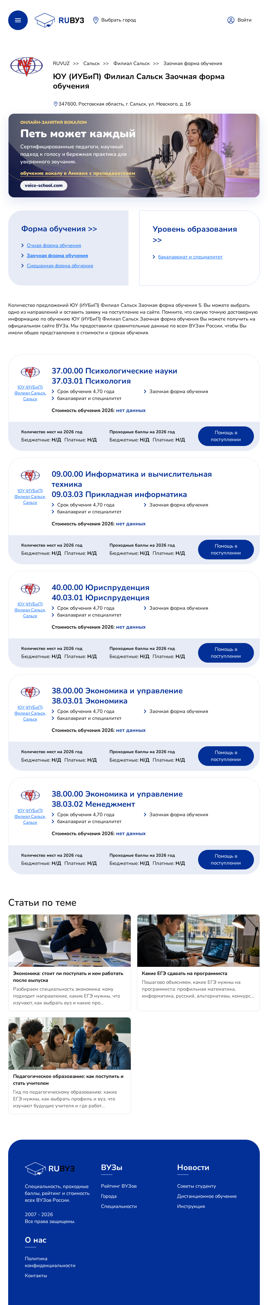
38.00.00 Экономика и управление (117, 691)
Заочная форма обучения (192, 63)
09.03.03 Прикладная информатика (119, 494)
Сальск (91, 63)
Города (109, 1196)
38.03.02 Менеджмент (93, 804)
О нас (35, 1240)
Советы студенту (196, 1186)
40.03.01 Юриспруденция (100, 597)
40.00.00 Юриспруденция (100, 587)
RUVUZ (61, 63)
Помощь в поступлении (226, 436)
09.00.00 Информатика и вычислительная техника (132, 479)
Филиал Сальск (131, 63)
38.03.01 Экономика (89, 701)
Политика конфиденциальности (50, 1262)
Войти (245, 20)
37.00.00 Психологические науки (114, 371)
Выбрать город (118, 20)
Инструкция (191, 1206)
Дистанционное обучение (207, 1196)
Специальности (119, 1206)
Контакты (36, 1275)
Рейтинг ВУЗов (119, 1186)
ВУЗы (112, 1167)
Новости (193, 1167)
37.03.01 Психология (91, 381)
